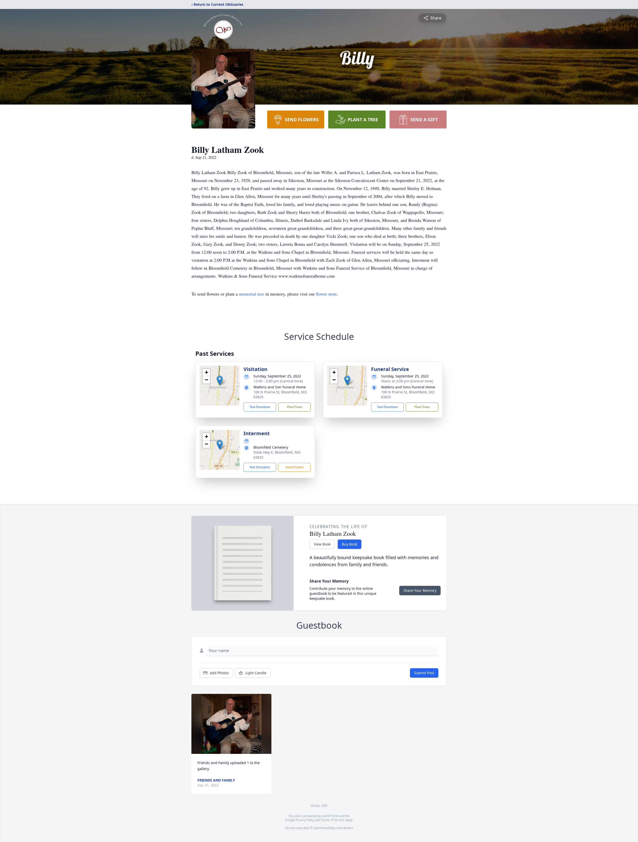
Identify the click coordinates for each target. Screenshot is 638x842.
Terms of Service (332, 820)
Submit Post (424, 672)
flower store (326, 294)
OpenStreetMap (324, 828)
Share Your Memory (419, 590)
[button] (220, 380)
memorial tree (251, 294)
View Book (322, 544)
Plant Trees (294, 407)
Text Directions (259, 407)
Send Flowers (294, 467)
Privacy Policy (305, 820)
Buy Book (349, 544)
